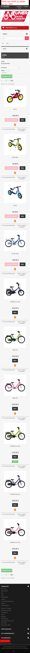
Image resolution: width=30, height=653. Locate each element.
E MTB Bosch (4, 612)
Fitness (3, 614)
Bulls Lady (3, 588)
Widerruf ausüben (5, 641)
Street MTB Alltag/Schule (7, 601)
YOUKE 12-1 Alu (15, 302)
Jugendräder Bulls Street (7, 620)
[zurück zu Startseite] (2, 44)
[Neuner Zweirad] (15, 16)
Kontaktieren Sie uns (19, 7)
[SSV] (15, 2)
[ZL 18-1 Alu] (15, 241)
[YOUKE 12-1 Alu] (15, 289)
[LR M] (15, 193)
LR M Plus (15, 157)
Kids (2, 593)
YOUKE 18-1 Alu (15, 494)
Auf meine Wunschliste (9, 129)
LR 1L (15, 109)
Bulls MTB (3, 623)
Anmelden (26, 6)
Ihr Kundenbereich (7, 633)
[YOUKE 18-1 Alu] (15, 481)
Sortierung (3, 67)
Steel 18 (15, 350)
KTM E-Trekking (5, 605)
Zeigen (3, 70)
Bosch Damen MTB (6, 610)
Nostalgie (3, 616)
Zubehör (3, 603)
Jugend (3, 599)
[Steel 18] (15, 337)
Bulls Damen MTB (5, 625)
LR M (15, 205)
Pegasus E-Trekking (6, 608)
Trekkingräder (4, 618)
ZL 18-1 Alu (15, 253)
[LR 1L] (15, 96)
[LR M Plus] (15, 145)
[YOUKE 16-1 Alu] (15, 433)
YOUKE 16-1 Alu (15, 446)
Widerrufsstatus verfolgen (6, 643)
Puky (2, 595)
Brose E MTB (4, 591)
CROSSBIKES (4, 597)
